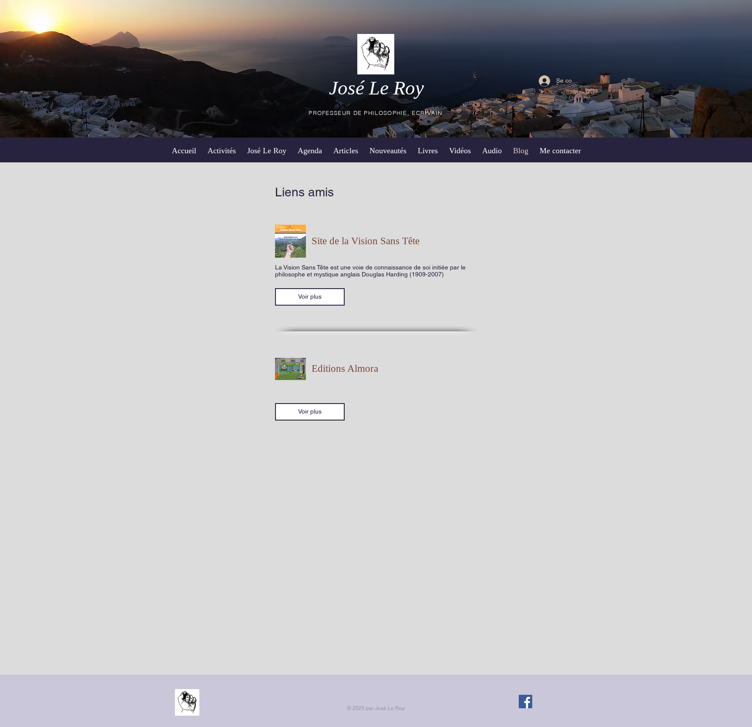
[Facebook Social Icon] (525, 701)
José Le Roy (376, 88)
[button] (310, 297)
